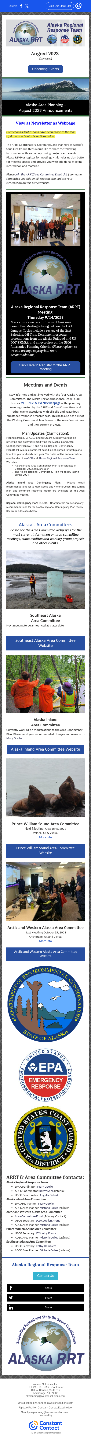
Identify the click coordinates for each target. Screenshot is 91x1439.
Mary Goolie (41, 486)
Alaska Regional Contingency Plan (55, 507)
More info (45, 837)
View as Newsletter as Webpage (45, 123)
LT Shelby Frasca (46, 1233)
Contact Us (45, 1276)
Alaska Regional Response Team (57, 458)
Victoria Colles (62, 486)
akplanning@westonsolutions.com (50, 1412)
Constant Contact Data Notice (55, 1407)
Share (48, 1287)
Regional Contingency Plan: (22, 503)
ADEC (29, 458)
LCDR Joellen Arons (48, 1220)
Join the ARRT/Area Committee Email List (41, 174)
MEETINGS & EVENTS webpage (41, 403)
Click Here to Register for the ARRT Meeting (45, 367)
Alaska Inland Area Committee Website (45, 749)
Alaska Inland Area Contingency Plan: (33, 482)
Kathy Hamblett (46, 1246)
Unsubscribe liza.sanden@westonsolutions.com (45, 1402)
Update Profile (27, 1407)
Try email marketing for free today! (45, 1433)
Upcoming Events (45, 69)
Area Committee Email (29, 1216)
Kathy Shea (46, 1191)
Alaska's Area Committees (45, 525)
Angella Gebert (49, 1195)
